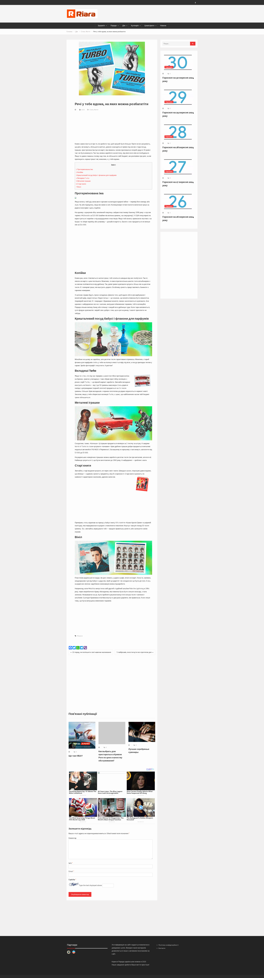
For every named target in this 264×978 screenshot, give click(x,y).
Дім (123, 26)
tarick (83, 110)
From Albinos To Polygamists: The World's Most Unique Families (111, 819)
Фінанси (80, 636)
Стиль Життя (94, 110)
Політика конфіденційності (169, 945)
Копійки (79, 172)
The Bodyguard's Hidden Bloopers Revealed (140, 819)
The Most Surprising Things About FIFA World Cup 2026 (82, 819)
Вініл (78, 187)
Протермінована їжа (84, 169)
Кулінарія (135, 26)
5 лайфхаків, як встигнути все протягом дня (134, 652)
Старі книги (81, 184)
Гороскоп (169, 67)
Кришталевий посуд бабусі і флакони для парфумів (96, 175)
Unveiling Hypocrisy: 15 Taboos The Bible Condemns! (82, 792)
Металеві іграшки (83, 181)
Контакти (162, 948)
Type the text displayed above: (90, 885)
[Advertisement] (113, 127)
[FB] (195, 2)
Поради (114, 26)
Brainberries (83, 795)
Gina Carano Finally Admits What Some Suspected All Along (140, 792)
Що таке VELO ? (76, 756)
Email (71, 871)
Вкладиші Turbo (82, 178)
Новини (163, 26)
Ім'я (71, 863)
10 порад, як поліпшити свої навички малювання (91, 652)
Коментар (72, 838)
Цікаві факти (149, 26)
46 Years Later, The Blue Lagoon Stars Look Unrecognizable (110, 792)
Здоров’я (101, 26)
